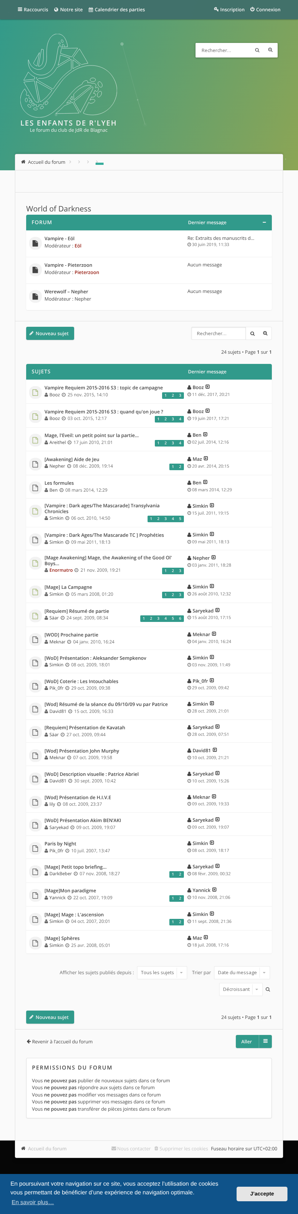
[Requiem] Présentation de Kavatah (85, 728)
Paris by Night (60, 844)
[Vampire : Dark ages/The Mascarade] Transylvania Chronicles (102, 508)
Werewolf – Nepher (66, 292)
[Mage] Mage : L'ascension (74, 915)
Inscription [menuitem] (232, 9)
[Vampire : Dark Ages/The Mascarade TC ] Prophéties (104, 535)
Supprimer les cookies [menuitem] (184, 1148)
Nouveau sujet (52, 333)
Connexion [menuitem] (268, 9)
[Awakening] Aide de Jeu (72, 460)
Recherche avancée (270, 50)
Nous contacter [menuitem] (134, 1148)
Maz (197, 459)
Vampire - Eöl (60, 239)
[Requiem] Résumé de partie (77, 611)
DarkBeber (60, 873)
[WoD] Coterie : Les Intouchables (81, 682)
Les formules (59, 483)
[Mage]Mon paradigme (70, 891)
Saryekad (203, 610)
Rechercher (257, 50)
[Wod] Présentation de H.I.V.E (78, 798)
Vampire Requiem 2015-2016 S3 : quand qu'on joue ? (104, 412)
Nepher (82, 298)
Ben (197, 435)
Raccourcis (36, 9)
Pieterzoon (86, 272)
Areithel (57, 442)
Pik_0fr (56, 688)
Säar (54, 618)
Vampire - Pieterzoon (69, 265)
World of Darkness (58, 209)
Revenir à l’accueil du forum (62, 1041)
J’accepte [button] (262, 1194)
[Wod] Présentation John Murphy (82, 751)
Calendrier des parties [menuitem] (119, 9)
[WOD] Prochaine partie (71, 635)
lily (52, 804)
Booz (54, 395)
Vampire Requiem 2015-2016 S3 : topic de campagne (104, 388)
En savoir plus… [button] (33, 1202)
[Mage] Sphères (62, 938)
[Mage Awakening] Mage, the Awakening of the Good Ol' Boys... (108, 560)
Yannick (57, 897)
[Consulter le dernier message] (207, 387)
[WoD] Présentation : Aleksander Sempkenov (95, 658)
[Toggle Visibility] (264, 222)
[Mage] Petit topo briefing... (76, 867)
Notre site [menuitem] (71, 9)
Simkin (56, 518)
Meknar (57, 642)
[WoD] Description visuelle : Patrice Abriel (92, 774)
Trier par (202, 972)
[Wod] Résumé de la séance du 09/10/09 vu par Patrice (106, 704)
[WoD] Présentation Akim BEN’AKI (83, 821)
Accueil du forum (47, 1148)
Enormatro (61, 570)
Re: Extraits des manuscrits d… (221, 238)
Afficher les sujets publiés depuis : (97, 972)
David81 (58, 711)
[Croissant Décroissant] (240, 989)
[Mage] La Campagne (68, 587)
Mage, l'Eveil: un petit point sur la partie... (92, 436)
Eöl (77, 245)
